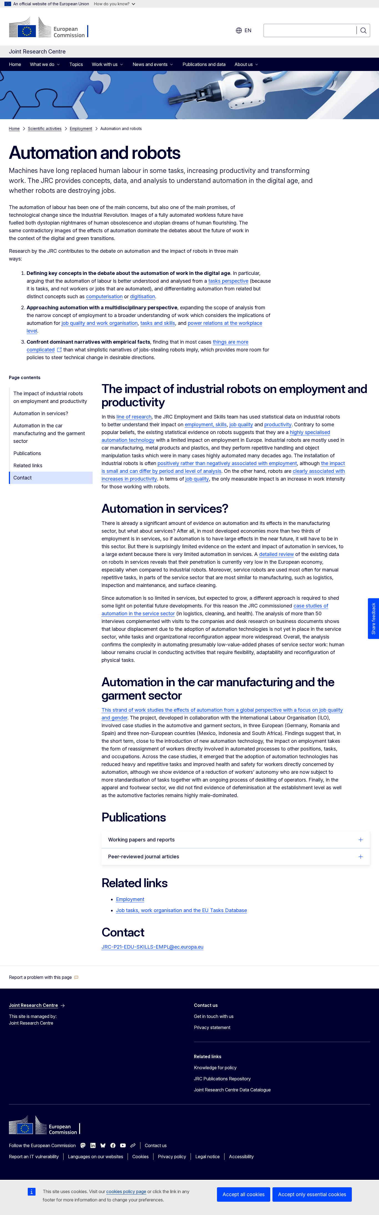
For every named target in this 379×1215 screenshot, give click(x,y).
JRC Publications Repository (222, 1078)
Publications (27, 453)
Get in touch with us (214, 1016)
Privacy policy (172, 1156)
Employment (81, 128)
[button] (44, 977)
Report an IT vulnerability (34, 1156)
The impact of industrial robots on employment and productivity (50, 397)
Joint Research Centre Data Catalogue (232, 1090)
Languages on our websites (95, 1156)
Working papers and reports (141, 840)
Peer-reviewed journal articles (143, 856)
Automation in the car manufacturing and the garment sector (49, 433)
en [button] (247, 30)
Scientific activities (45, 128)
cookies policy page (126, 1191)
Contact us (156, 1145)
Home (15, 64)
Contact (22, 478)
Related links (27, 465)
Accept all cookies (244, 1194)
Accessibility (241, 1156)
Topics (76, 64)
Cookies (140, 1156)
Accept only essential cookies (312, 1194)
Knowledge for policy (215, 1067)
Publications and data (204, 64)
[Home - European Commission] (53, 28)
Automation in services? (40, 413)
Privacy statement (212, 1027)
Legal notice (207, 1156)
